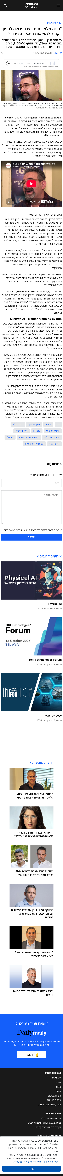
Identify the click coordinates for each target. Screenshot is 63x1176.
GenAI (10, 437)
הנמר (58, 1091)
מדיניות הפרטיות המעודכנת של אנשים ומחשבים (36, 1161)
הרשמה (30, 1054)
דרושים (58, 1082)
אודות (58, 1086)
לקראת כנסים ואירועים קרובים (48, 1127)
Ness (48, 424)
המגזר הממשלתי (51, 437)
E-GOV (36, 431)
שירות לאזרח (21, 431)
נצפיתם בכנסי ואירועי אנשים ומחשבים (44, 1122)
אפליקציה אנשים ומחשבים (49, 1104)
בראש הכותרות (53, 22)
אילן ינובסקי (34, 424)
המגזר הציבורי (52, 431)
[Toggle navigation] (57, 6)
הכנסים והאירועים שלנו (51, 1118)
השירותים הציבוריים (34, 443)
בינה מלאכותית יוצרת (29, 437)
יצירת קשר (56, 1078)
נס (58, 424)
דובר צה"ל (18, 424)
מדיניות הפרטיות (54, 1100)
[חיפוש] (5, 6)
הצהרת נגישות (54, 1095)
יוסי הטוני (58, 52)
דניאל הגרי (54, 443)
